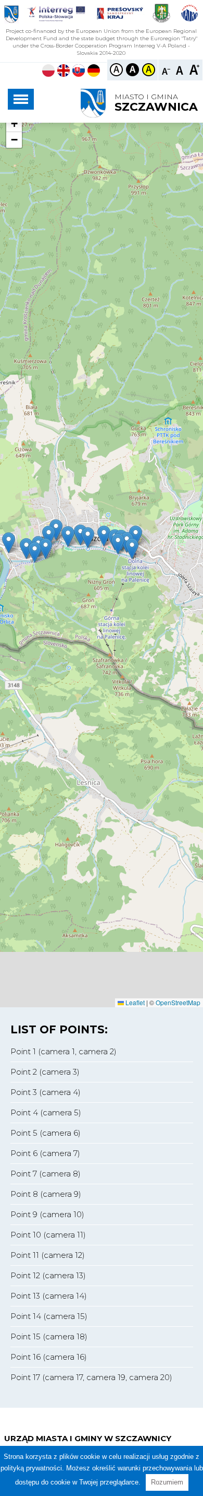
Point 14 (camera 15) (48, 1316)
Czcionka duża (194, 69)
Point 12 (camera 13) (48, 1275)
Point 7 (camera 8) (45, 1174)
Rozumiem (167, 1482)
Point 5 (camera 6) (45, 1133)
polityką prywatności (31, 1468)
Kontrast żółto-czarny (148, 69)
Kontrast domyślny (116, 69)
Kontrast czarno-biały (132, 69)
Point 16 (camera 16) (48, 1357)
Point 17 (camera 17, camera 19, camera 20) (91, 1377)
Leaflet (134, 1002)
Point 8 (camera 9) (45, 1194)
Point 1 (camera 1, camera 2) (63, 1051)
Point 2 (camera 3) (45, 1072)
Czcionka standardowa (180, 69)
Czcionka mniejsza (166, 69)
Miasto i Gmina (156, 103)
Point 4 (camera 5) (45, 1112)
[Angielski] (63, 72)
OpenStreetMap (178, 1002)
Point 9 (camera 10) (47, 1214)
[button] (135, 536)
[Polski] (48, 72)
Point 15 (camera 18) (48, 1336)
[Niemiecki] (93, 72)
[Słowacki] (78, 72)
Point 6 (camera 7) (45, 1153)
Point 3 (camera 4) (45, 1092)
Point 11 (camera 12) (47, 1255)
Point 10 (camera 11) (48, 1235)
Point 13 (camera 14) (48, 1296)
